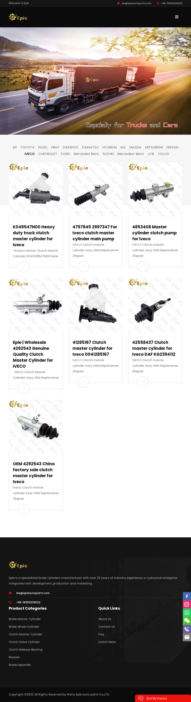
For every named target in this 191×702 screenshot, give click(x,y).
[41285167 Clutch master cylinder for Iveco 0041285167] (83, 382)
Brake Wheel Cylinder (24, 627)
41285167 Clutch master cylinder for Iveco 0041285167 (92, 348)
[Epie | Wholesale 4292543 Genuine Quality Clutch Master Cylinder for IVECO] (23, 388)
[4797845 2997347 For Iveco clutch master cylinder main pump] (83, 266)
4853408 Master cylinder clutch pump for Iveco (154, 233)
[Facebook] (187, 596)
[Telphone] (187, 629)
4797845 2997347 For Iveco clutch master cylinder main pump (95, 233)
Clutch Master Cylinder (25, 634)
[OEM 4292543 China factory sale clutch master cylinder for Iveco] (23, 509)
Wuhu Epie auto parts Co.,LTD (88, 694)
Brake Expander (20, 665)
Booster (14, 657)
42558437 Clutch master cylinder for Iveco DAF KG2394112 (153, 348)
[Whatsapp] (187, 612)
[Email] (187, 637)
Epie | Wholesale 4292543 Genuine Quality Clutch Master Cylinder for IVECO (33, 354)
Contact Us (106, 627)
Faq (101, 634)
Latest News (107, 642)
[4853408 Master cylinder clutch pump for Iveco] (143, 266)
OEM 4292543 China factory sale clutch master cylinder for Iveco (34, 473)
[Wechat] (187, 621)
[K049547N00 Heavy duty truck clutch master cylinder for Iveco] (23, 266)
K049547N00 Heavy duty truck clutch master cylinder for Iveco (34, 236)
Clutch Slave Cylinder (24, 642)
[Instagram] (187, 604)
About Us (104, 619)
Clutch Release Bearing (25, 650)
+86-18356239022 (171, 3)
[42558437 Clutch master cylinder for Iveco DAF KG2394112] (143, 382)
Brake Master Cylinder (25, 619)
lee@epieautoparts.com (136, 3)
